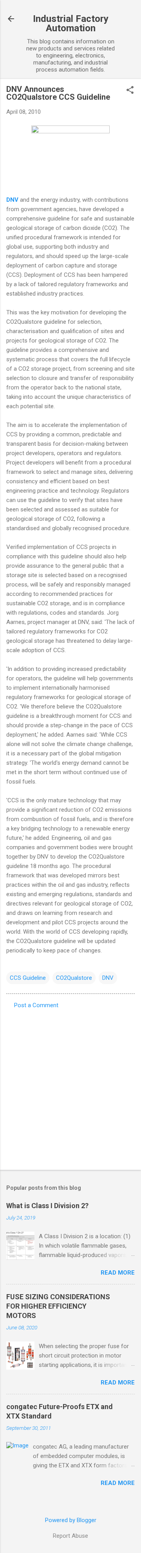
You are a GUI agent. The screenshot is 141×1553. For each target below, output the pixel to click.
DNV (108, 977)
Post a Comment (36, 1005)
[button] (130, 90)
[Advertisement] (70, 1087)
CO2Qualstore (74, 977)
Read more (118, 1272)
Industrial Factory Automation (70, 23)
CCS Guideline (28, 977)
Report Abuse (70, 1535)
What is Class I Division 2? (47, 1206)
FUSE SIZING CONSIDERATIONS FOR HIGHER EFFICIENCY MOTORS (58, 1306)
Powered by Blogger (70, 1520)
